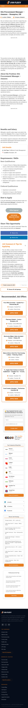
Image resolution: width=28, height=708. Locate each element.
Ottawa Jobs (4, 669)
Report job (24, 285)
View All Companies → (7, 652)
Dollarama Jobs (4, 644)
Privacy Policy (4, 694)
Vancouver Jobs (5, 664)
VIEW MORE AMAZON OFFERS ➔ (14, 217)
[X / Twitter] (6, 624)
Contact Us (4, 692)
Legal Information (5, 697)
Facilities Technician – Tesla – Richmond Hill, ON (14, 533)
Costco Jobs (4, 639)
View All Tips (14, 595)
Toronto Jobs (4, 659)
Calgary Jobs (4, 667)
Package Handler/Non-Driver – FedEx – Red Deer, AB (13, 556)
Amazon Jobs (4, 632)
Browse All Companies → (14, 495)
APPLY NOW (14, 313)
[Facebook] (9, 624)
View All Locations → (6, 679)
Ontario (9, 17)
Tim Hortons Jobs (5, 637)
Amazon (22, 17)
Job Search (4, 689)
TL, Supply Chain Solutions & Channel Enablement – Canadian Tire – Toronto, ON (14, 371)
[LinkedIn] (2, 624)
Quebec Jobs (4, 676)
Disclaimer (3, 699)
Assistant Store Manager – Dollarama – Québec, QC (12, 537)
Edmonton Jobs (5, 672)
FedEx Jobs (4, 641)
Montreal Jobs (4, 662)
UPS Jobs (3, 646)
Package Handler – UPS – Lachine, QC (12, 520)
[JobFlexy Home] (14, 2)
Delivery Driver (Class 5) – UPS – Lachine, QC (13, 547)
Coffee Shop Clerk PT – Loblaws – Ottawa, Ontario (13, 524)
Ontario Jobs (4, 674)
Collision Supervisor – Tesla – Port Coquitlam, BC (12, 561)
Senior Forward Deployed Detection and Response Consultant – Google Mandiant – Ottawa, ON (13, 542)
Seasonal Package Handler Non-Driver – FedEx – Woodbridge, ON (13, 529)
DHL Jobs (3, 649)
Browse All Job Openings (15, 289)
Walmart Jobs (4, 634)
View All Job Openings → (14, 565)
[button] (14, 6)
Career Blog (4, 687)
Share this (15, 233)
